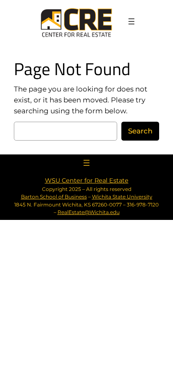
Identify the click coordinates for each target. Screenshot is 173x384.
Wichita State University (122, 196)
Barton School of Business (54, 196)
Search (140, 131)
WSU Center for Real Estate (86, 180)
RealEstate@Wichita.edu (89, 212)
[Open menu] (131, 21)
